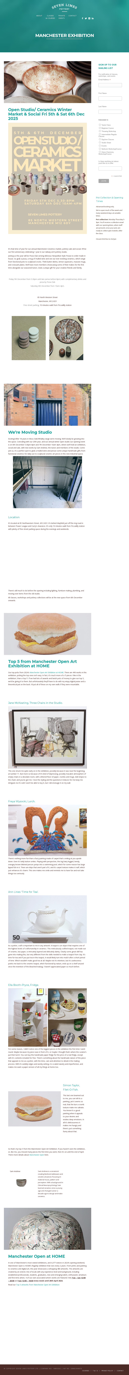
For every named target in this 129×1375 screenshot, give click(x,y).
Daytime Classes (108, 139)
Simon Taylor (71, 1085)
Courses (85, 1371)
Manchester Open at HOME (36, 1256)
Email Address (105, 80)
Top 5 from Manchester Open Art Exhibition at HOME (42, 663)
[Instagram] (89, 18)
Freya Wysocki (17, 801)
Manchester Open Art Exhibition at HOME (46, 672)
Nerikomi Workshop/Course (111, 149)
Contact (73, 16)
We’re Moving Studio (30, 432)
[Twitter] (85, 18)
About (39, 16)
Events (104, 146)
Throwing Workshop (109, 131)
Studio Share (106, 143)
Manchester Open (36, 1155)
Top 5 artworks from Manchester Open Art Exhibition (37, 1284)
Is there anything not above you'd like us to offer (108, 162)
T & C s (95, 1371)
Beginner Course (108, 128)
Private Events (61, 17)
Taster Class (106, 125)
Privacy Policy (107, 1371)
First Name (103, 93)
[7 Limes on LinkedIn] (92, 18)
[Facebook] (82, 18)
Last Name (102, 106)
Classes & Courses (50, 17)
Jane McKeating (18, 702)
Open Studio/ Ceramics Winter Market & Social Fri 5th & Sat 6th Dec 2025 (46, 114)
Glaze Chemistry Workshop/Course (106, 153)
